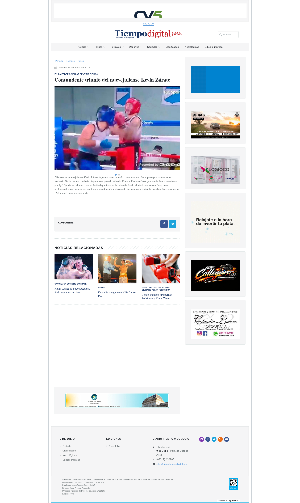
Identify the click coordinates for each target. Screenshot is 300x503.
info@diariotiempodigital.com (172, 464)
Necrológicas (69, 455)
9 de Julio (148, 24)
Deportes (70, 61)
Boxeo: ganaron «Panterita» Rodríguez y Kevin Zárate (157, 296)
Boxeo (81, 61)
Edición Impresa (71, 459)
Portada (59, 61)
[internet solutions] (228, 500)
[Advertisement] (117, 349)
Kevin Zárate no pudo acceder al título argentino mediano (72, 290)
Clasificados (69, 450)
